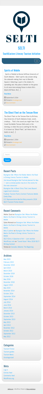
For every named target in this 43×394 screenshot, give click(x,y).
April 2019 (7, 268)
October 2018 (8, 276)
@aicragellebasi (30, 389)
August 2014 (8, 299)
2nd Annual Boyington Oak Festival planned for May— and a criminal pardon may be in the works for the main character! (21, 183)
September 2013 (9, 319)
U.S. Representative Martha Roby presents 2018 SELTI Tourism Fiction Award (20, 200)
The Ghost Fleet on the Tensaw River (21, 112)
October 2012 (8, 331)
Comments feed (9, 375)
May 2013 (7, 322)
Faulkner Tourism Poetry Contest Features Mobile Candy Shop (21, 195)
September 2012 (9, 333)
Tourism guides (9, 351)
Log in (6, 370)
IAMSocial (10, 389)
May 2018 (7, 279)
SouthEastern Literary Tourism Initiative (21, 53)
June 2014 (7, 305)
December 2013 (9, 313)
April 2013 (7, 325)
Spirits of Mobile (12, 70)
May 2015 (7, 288)
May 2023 (7, 259)
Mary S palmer (8, 230)
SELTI (21, 48)
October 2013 (8, 316)
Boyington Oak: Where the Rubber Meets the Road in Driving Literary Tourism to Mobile (21, 176)
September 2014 (9, 296)
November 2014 (9, 290)
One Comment (10, 103)
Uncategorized (17, 100)
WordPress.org (9, 378)
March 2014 (8, 308)
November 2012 (9, 328)
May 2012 (7, 336)
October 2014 (8, 293)
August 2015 (8, 285)
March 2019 (8, 271)
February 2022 (9, 262)
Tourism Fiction (9, 349)
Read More (7, 94)
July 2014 (7, 302)
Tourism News (9, 354)
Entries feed (8, 372)
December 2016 (9, 282)
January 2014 (8, 310)
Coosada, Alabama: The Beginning (22, 247)
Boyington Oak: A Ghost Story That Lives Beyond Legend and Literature (20, 189)
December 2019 (9, 265)
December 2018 (9, 273)
